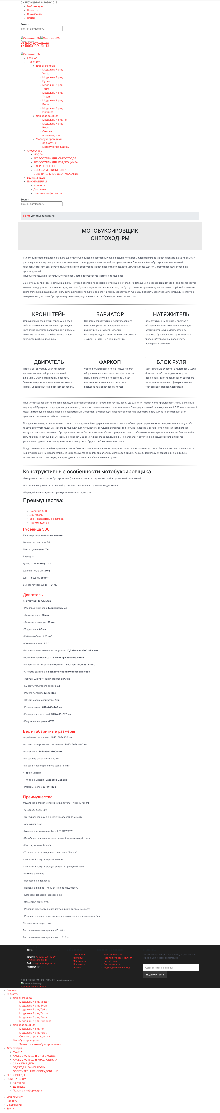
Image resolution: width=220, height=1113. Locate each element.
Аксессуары (35, 150)
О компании (34, 14)
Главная (32, 58)
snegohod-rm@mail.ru (44, 963)
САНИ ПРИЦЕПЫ (44, 166)
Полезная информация (47, 193)
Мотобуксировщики (49, 139)
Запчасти (35, 61)
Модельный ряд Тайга (33, 1009)
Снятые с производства (34, 1036)
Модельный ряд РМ (54, 119)
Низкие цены (110, 961)
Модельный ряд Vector (33, 1001)
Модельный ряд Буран (33, 1005)
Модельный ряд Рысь (33, 1017)
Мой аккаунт (35, 6)
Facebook (25, 986)
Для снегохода (45, 65)
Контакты (39, 185)
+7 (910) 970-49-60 (35, 43)
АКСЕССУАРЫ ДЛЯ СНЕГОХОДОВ (54, 158)
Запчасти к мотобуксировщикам (40, 1044)
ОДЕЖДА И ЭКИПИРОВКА (49, 170)
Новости (32, 10)
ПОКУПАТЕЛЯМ (37, 181)
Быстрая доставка (113, 954)
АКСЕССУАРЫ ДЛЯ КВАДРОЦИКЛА (55, 162)
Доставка (39, 189)
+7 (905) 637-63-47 (35, 46)
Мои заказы (79, 964)
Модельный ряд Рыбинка (35, 1021)
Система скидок (112, 964)
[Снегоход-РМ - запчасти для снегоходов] (40, 37)
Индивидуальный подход (117, 967)
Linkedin (41, 986)
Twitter (33, 986)
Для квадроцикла (47, 115)
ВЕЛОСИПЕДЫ (36, 177)
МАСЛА (38, 154)
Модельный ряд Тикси (33, 1013)
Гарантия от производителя (118, 957)
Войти (31, 17)
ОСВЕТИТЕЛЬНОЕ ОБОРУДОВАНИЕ (56, 173)
